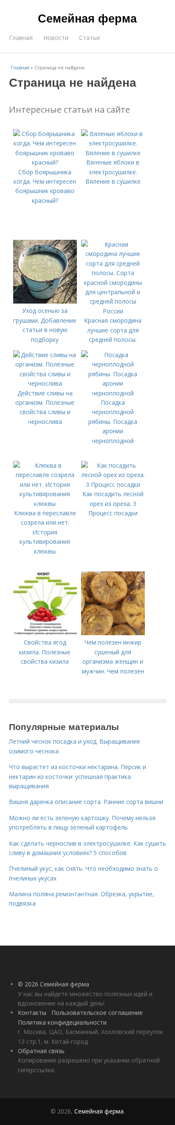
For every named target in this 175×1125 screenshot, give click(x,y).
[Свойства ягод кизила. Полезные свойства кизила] (45, 633)
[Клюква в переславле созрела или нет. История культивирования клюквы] (45, 504)
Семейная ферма (87, 18)
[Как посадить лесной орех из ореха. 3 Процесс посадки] (113, 484)
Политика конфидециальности (62, 1022)
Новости (55, 38)
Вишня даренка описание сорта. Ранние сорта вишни (86, 802)
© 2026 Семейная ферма (53, 984)
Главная (21, 38)
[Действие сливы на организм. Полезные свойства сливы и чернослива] (45, 383)
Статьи (89, 38)
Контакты (32, 1013)
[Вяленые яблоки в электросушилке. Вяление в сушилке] (113, 153)
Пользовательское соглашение (97, 1013)
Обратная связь (41, 1051)
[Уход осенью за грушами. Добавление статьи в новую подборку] (45, 301)
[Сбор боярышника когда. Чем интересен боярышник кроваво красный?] (45, 162)
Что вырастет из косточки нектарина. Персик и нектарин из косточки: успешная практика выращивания (77, 776)
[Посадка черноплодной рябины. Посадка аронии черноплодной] (113, 393)
